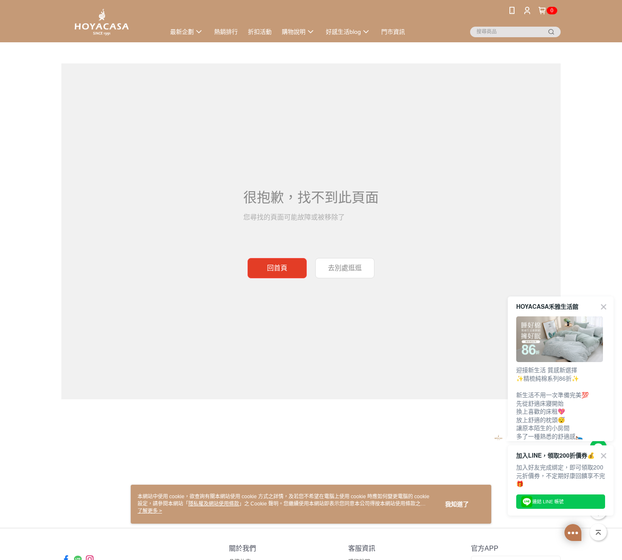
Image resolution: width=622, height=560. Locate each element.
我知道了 (457, 504)
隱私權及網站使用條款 (213, 504)
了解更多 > (150, 511)
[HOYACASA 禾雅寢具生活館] (108, 22)
